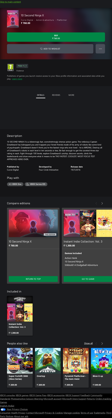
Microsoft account (52, 398)
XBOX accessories (56, 395)
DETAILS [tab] (40, 95)
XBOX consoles (7, 395)
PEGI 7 (21, 66)
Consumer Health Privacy (13, 412)
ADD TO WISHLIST (51, 48)
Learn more (17, 78)
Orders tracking (103, 398)
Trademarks (99, 412)
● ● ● (100, 48)
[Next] (102, 203)
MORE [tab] (71, 95)
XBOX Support (72, 395)
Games (3, 402)
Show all (88, 343)
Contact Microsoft (35, 412)
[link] (20, 316)
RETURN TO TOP (33, 279)
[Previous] (96, 203)
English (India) (7, 405)
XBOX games (22, 395)
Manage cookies (72, 412)
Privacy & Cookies (54, 412)
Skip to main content (10, 1)
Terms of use (86, 412)
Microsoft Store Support (74, 398)
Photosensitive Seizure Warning (27, 398)
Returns (91, 398)
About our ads (21, 416)
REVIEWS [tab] (56, 95)
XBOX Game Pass (38, 395)
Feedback (85, 395)
